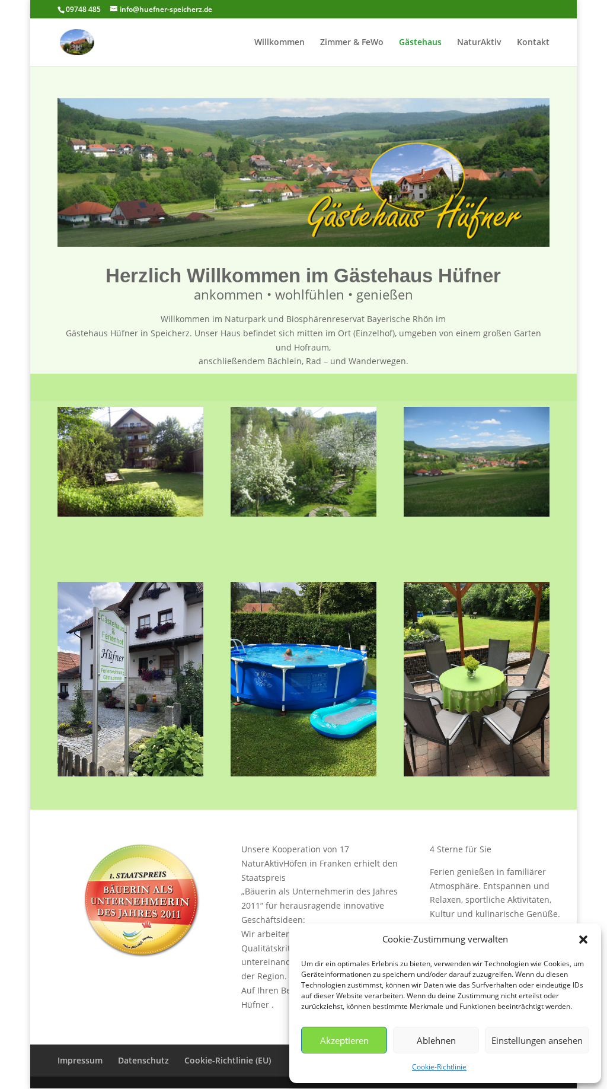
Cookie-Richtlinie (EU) (227, 1060)
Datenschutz (143, 1060)
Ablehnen (436, 1040)
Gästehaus (420, 42)
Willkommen (279, 42)
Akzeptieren (344, 1040)
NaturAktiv (479, 42)
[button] (583, 939)
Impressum (80, 1060)
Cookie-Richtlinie (439, 1067)
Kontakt (533, 42)
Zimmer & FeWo (352, 42)
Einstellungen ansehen (537, 1040)
